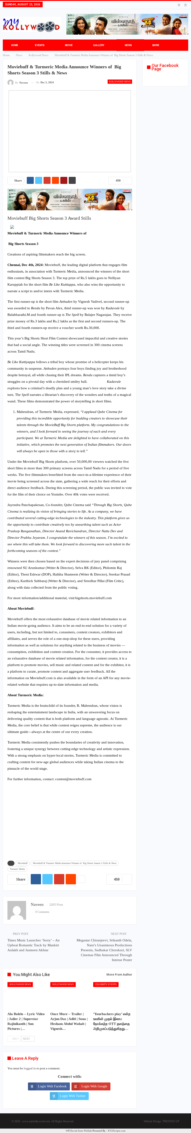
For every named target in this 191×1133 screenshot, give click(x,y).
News (128, 45)
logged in (30, 1068)
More (155, 45)
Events (39, 45)
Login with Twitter (72, 1096)
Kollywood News (120, 81)
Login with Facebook (52, 1086)
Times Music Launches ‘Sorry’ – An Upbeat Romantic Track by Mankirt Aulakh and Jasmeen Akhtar (33, 945)
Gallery (98, 45)
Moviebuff (22, 863)
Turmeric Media (17, 869)
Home (14, 45)
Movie (69, 45)
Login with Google (94, 1086)
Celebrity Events (105, 984)
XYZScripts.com (117, 1130)
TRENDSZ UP (170, 1121)
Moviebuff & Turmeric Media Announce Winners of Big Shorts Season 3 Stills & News (74, 863)
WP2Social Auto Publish (79, 1130)
